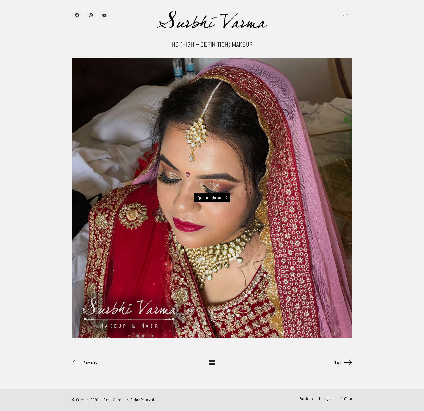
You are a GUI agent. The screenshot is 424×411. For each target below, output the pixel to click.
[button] (347, 15)
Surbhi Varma (112, 400)
